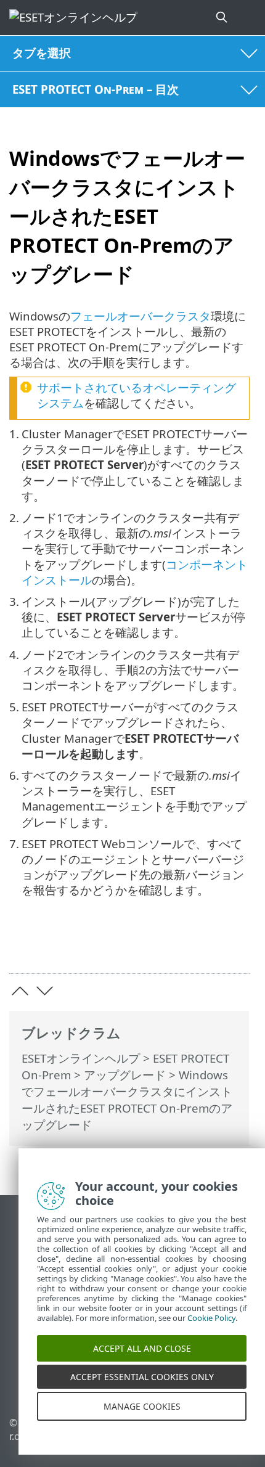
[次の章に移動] (44, 991)
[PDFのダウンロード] (202, 945)
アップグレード (125, 1074)
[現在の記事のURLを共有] (171, 945)
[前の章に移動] (20, 991)
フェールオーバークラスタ (140, 316)
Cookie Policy (211, 1328)
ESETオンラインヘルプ (81, 1058)
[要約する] (234, 945)
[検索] (222, 17)
